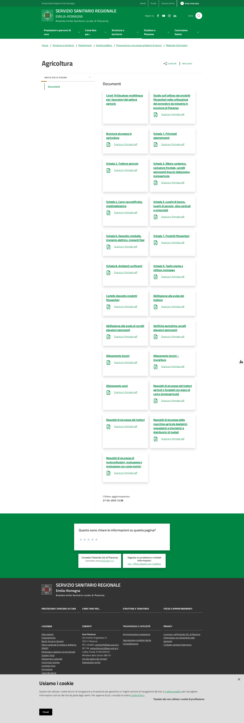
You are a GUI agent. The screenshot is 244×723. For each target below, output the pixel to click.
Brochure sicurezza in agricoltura (119, 135)
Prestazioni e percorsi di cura (59, 608)
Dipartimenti (85, 45)
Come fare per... (91, 608)
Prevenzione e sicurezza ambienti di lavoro (139, 45)
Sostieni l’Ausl (48, 655)
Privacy (168, 626)
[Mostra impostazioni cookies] (241, 361)
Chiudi (46, 712)
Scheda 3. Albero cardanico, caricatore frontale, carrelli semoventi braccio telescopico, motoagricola (171, 169)
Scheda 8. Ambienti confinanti (124, 266)
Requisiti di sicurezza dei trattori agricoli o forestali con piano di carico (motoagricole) (172, 390)
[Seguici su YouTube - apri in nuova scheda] (162, 15)
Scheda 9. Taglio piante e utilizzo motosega (168, 268)
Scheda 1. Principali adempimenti (165, 135)
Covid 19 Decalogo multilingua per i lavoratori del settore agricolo (124, 99)
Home (45, 45)
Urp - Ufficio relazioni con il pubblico (144, 563)
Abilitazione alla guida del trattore (168, 298)
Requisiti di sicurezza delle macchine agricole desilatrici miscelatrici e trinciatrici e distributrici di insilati (170, 426)
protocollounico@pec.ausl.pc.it (104, 648)
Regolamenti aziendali (52, 659)
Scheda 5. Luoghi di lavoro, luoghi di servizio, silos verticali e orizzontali (172, 206)
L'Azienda (47, 626)
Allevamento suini (117, 386)
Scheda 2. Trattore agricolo (122, 163)
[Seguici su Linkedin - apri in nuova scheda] (174, 15)
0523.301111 (107, 560)
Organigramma (48, 637)
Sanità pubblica (104, 45)
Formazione (47, 669)
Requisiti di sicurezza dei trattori (125, 420)
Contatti (87, 626)
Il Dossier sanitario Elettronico (177, 644)
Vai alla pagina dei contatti (94, 659)
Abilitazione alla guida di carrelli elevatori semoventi (125, 328)
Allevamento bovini (117, 356)
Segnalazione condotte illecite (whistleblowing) (137, 642)
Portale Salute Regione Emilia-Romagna (58, 3)
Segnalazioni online (91, 662)
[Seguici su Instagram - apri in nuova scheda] (168, 15)
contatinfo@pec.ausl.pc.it (107, 644)
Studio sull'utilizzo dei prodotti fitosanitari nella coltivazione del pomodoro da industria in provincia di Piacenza (171, 101)
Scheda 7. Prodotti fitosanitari (171, 236)
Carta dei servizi (49, 672)
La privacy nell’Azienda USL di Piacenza (182, 634)
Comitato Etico (48, 665)
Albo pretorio (48, 634)
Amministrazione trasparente (136, 634)
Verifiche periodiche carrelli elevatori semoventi (169, 328)
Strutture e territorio (63, 45)
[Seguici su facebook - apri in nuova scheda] (157, 15)
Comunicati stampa (51, 662)
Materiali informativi (177, 45)
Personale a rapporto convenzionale (58, 651)
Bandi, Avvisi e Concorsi (53, 641)
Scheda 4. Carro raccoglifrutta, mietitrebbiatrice (124, 204)
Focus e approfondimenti (178, 608)
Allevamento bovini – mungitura (166, 358)
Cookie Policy (137, 695)
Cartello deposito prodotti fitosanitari (121, 298)
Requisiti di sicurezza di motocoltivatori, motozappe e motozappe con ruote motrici (124, 462)
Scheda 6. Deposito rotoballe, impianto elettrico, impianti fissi (125, 238)
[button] (198, 15)
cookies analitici (173, 691)
